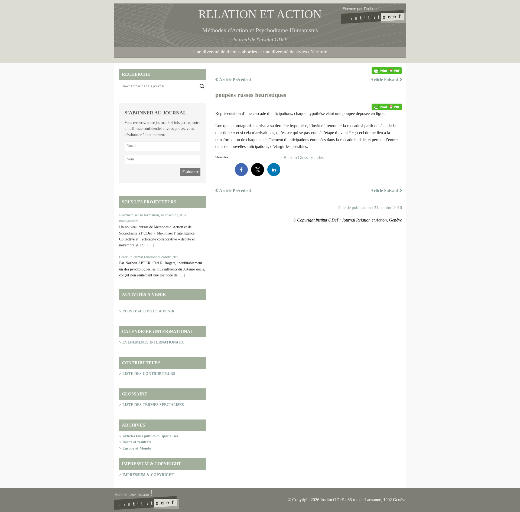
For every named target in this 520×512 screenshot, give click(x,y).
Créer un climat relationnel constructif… (150, 257)
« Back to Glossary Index (302, 158)
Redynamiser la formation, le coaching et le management (152, 218)
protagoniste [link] (245, 125)
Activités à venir (144, 294)
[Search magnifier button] (202, 86)
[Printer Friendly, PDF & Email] (387, 70)
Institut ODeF (273, 39)
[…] (150, 245)
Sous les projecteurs (149, 202)
